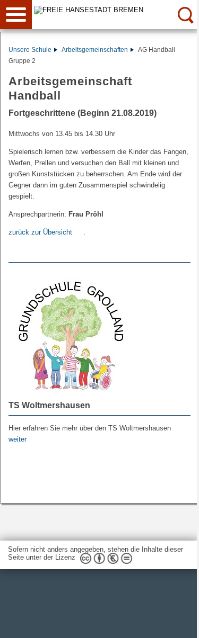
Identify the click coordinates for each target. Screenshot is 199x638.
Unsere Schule (29, 49)
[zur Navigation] (16, 14)
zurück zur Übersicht (40, 232)
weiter (17, 439)
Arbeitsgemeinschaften (95, 49)
